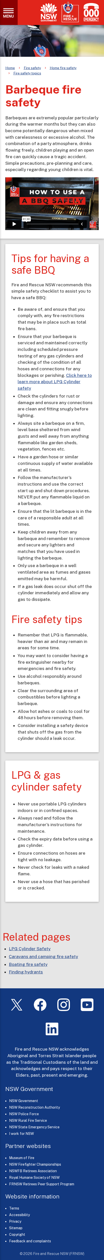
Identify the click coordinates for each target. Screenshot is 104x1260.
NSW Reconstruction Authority (34, 1107)
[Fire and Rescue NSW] (70, 12)
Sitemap (15, 1228)
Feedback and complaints (30, 1241)
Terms (14, 1208)
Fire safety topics (27, 73)
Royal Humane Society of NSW (34, 1177)
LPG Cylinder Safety (29, 948)
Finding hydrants (26, 971)
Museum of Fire (21, 1158)
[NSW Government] (48, 12)
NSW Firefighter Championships (35, 1164)
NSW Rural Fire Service (28, 1120)
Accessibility (19, 1215)
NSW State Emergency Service (34, 1127)
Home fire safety (63, 68)
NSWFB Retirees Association (33, 1171)
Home (10, 68)
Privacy (15, 1221)
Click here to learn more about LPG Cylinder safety (55, 382)
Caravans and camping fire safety (43, 956)
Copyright (17, 1235)
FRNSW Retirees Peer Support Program (41, 1184)
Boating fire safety (28, 964)
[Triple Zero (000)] (90, 12)
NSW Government (23, 1101)
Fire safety (32, 68)
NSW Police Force (24, 1114)
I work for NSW (21, 1134)
